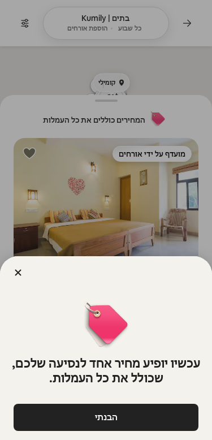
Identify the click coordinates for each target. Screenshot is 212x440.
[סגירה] (18, 272)
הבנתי (106, 417)
